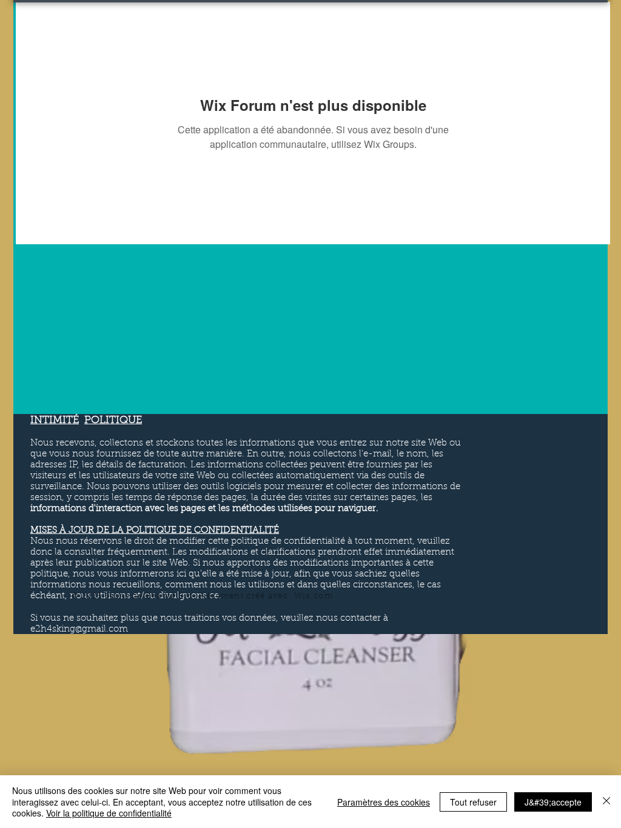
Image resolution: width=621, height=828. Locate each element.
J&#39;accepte (553, 802)
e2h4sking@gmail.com (79, 629)
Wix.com (313, 596)
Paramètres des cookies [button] (383, 802)
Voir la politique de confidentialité (109, 813)
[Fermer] (606, 801)
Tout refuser (473, 802)
